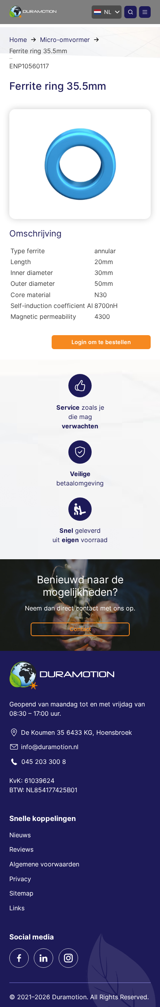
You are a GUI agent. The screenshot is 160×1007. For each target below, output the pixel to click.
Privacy (20, 879)
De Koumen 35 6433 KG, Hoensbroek (76, 732)
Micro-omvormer (65, 39)
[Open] (145, 12)
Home (18, 39)
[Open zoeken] (130, 12)
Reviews (21, 849)
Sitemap (21, 893)
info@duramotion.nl (49, 747)
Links (16, 908)
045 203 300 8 (43, 761)
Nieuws (20, 835)
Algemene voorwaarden (44, 864)
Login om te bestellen (101, 342)
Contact (80, 629)
